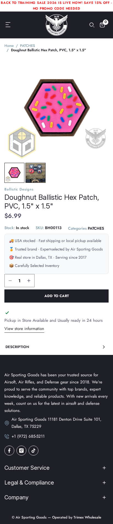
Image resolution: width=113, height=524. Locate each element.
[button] (8, 25)
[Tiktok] (33, 450)
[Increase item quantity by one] (29, 281)
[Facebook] (9, 450)
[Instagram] (21, 450)
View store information (24, 329)
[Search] (92, 25)
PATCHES (96, 228)
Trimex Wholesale (86, 517)
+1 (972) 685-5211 (28, 436)
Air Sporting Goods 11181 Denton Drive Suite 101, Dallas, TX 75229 (56, 422)
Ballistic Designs (19, 189)
